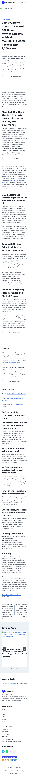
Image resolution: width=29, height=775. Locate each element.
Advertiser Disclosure (10, 770)
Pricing (4, 714)
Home (3, 709)
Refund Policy (6, 737)
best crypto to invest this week (11, 362)
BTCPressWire (6, 52)
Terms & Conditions (7, 739)
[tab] (11, 668)
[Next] (24, 649)
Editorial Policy (6, 732)
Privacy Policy (6, 734)
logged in (12, 683)
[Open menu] (25, 2)
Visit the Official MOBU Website (16, 394)
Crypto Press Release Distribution (11, 595)
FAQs (3, 717)
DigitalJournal (6, 19)
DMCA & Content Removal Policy (11, 741)
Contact (4, 719)
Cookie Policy (20, 770)
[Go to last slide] (4, 649)
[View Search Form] (22, 2)
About (3, 721)
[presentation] (14, 639)
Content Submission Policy (14, 773)
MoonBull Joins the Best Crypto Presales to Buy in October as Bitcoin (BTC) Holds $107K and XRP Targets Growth (21, 609)
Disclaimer (5, 729)
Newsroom (5, 712)
